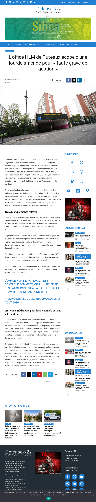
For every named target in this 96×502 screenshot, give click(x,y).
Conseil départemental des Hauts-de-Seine (82, 256)
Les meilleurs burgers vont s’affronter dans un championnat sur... (82, 271)
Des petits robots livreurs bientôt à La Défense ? (82, 282)
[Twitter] (10, 2)
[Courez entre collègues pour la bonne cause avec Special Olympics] (69, 351)
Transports (80, 233)
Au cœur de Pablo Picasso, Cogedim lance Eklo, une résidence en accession (32, 431)
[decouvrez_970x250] (48, 29)
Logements (9, 51)
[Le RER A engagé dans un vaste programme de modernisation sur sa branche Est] (69, 235)
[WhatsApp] (45, 374)
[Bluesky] (20, 2)
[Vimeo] (34, 2)
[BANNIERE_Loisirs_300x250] (78, 209)
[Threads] (17, 2)
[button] (88, 44)
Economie (79, 338)
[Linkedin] (13, 2)
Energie (8, 424)
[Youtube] (27, 2)
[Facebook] (6, 2)
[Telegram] (50, 374)
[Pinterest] (39, 374)
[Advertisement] (47, 388)
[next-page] (69, 289)
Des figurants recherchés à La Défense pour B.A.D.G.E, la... (83, 248)
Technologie (80, 278)
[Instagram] (24, 2)
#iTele (45, 292)
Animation (79, 268)
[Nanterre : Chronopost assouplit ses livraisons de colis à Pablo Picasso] (52, 416)
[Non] (93, 496)
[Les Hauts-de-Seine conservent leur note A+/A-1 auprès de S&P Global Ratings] (69, 257)
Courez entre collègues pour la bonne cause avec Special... (83, 353)
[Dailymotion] (31, 2)
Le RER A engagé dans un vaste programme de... (82, 237)
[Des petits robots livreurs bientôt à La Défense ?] (69, 280)
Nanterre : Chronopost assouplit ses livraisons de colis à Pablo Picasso (52, 431)
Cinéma (78, 243)
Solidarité (79, 350)
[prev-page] (66, 289)
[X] (74, 80)
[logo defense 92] (48, 9)
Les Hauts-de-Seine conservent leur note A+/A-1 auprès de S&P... (83, 261)
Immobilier (29, 424)
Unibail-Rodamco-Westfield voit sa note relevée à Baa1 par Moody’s (82, 343)
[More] (84, 80)
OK (49, 498)
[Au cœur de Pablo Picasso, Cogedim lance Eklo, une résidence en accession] (33, 416)
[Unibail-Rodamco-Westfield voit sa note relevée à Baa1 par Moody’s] (69, 340)
